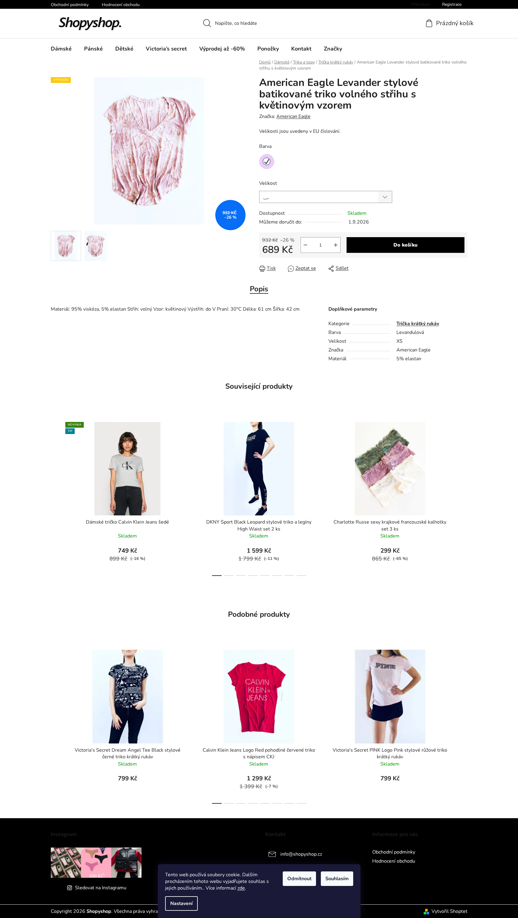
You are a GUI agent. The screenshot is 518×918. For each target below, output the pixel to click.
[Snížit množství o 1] (305, 245)
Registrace (451, 4)
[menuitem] (61, 48)
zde (241, 888)
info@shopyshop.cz (301, 854)
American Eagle (293, 116)
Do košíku (405, 245)
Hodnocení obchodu (121, 5)
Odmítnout (299, 878)
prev (55, 497)
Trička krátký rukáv (417, 323)
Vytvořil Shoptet (450, 911)
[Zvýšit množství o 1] (335, 245)
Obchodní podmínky (70, 5)
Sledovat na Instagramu (100, 887)
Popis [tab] (259, 289)
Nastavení (181, 903)
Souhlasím (337, 878)
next (463, 497)
